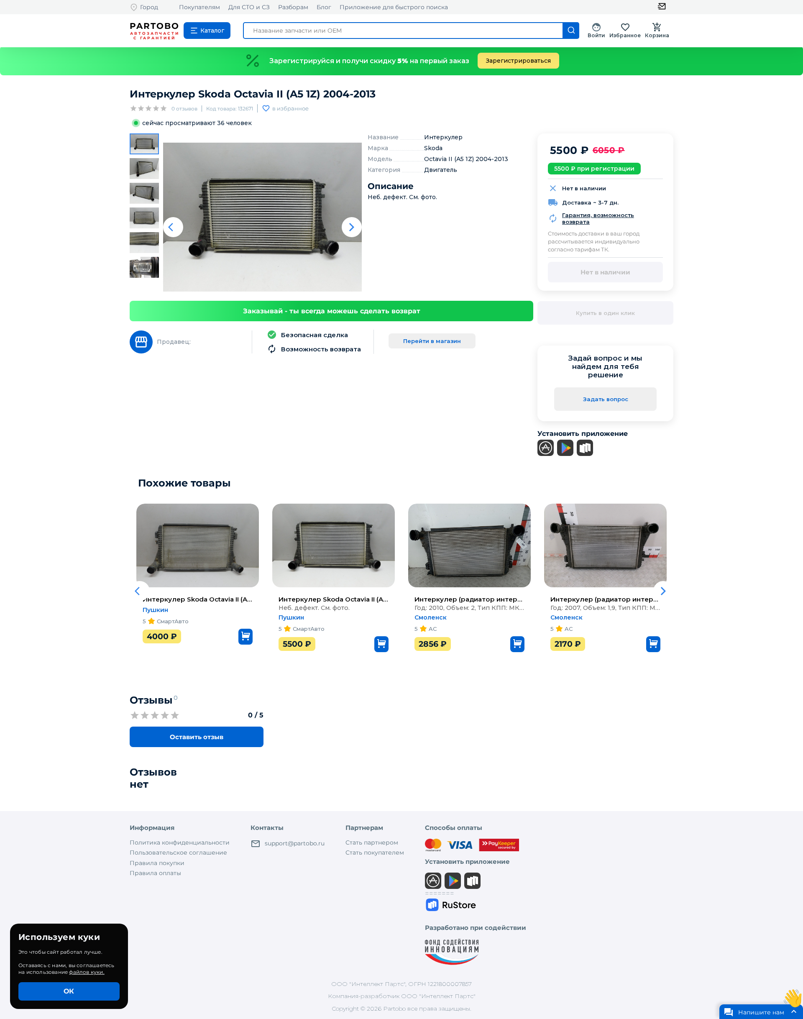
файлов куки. (86, 972)
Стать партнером (371, 842)
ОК (69, 991)
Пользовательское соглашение (178, 852)
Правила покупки (157, 863)
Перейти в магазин (432, 341)
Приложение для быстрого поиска (394, 7)
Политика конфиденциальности (180, 842)
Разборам (293, 7)
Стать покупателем (374, 852)
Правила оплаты (155, 873)
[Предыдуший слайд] (173, 227)
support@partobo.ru (295, 843)
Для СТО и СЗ (249, 7)
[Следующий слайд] (352, 227)
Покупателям (199, 7)
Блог (324, 7)
